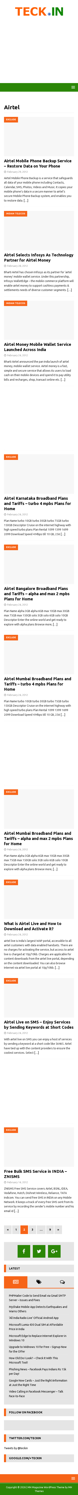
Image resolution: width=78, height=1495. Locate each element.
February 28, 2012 (17, 265)
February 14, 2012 (17, 1182)
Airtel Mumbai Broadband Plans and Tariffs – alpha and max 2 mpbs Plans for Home (38, 838)
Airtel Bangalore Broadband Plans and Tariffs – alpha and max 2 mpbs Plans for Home (37, 593)
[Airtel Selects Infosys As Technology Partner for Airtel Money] (39, 230)
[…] (26, 200)
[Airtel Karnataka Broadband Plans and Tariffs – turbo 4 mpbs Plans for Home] (39, 474)
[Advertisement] (39, 51)
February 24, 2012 (17, 355)
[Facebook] (24, 1251)
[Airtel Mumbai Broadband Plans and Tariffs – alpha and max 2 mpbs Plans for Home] (39, 809)
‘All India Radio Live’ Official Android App (34, 1317)
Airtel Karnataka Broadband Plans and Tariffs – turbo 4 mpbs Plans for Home (37, 503)
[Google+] (54, 1251)
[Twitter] (39, 1251)
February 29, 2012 (17, 171)
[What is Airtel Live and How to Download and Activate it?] (39, 899)
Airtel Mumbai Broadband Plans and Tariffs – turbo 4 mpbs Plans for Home (37, 683)
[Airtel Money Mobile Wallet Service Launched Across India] (39, 320)
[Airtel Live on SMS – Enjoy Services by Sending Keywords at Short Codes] (39, 997)
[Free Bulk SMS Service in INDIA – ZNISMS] (39, 1147)
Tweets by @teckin (16, 1448)
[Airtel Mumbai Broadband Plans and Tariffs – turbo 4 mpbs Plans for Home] (39, 654)
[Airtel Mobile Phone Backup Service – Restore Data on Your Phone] (39, 136)
